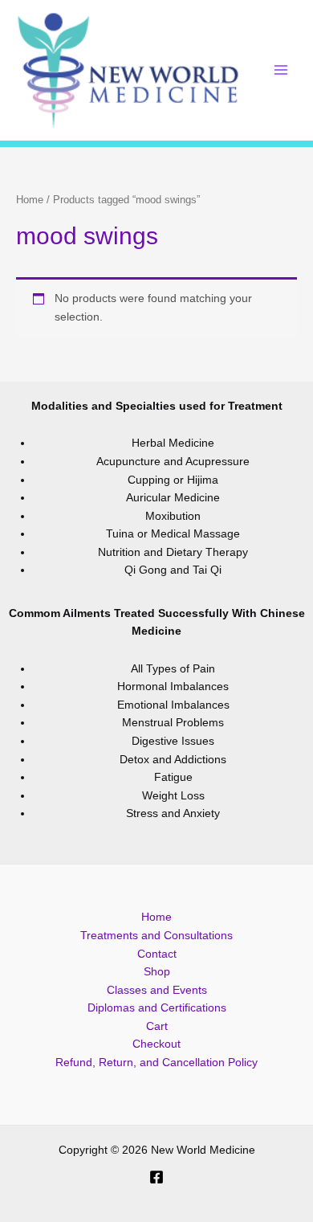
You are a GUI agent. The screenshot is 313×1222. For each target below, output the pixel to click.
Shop (157, 972)
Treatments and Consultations (156, 936)
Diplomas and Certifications (156, 1008)
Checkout (156, 1044)
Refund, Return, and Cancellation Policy (156, 1062)
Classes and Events (157, 990)
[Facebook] (156, 1177)
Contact (157, 954)
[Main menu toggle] (281, 70)
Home (29, 200)
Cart (157, 1026)
